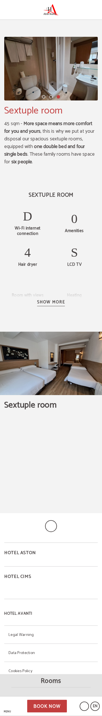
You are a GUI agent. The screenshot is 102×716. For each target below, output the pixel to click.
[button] (7, 706)
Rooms (51, 681)
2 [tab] (51, 96)
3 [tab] (58, 96)
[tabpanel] (51, 68)
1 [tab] (43, 96)
